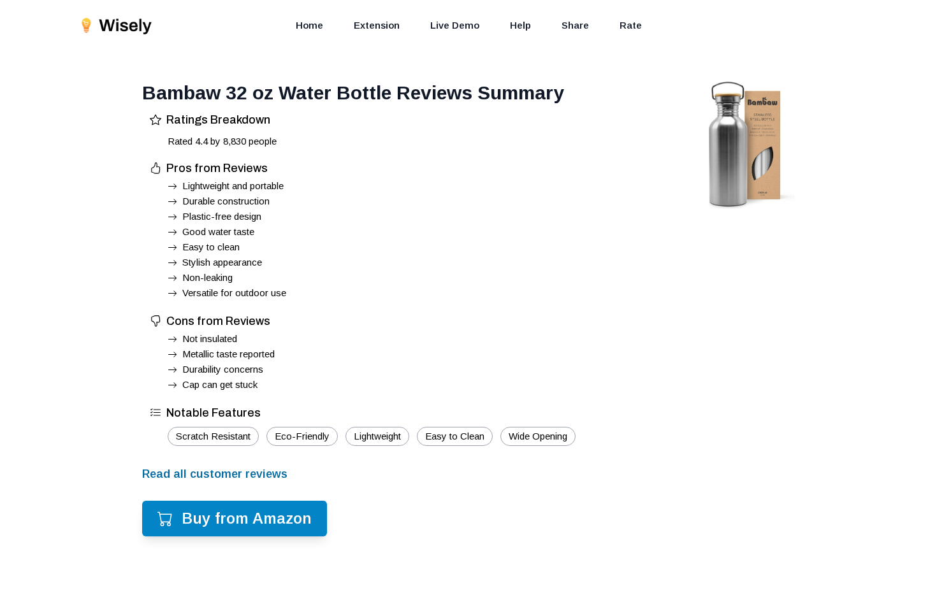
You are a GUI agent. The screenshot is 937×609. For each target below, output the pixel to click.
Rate (631, 25)
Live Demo (454, 25)
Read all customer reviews (214, 474)
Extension (377, 25)
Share (575, 25)
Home (309, 25)
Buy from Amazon (247, 518)
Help (520, 25)
